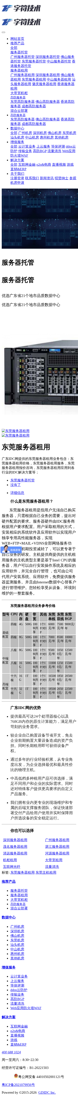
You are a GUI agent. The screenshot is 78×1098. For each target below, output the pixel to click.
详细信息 (17, 493)
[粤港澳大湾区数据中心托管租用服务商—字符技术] (39, 15)
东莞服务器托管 (14, 318)
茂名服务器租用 (15, 846)
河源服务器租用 (57, 853)
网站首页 (17, 39)
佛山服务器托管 (64, 313)
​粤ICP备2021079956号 (18, 1085)
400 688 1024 (11, 1052)
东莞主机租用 (46, 872)
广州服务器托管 (14, 313)
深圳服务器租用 (15, 840)
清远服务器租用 (15, 853)
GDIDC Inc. (47, 1092)
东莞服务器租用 (22, 872)
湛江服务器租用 (57, 846)
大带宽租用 (53, 860)
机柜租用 (10, 860)
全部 (13, 48)
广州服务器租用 (57, 840)
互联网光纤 (11, 866)
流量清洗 (52, 866)
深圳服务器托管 (39, 313)
